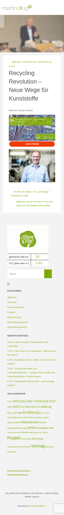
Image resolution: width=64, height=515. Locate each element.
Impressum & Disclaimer (18, 470)
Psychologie (26, 439)
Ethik (41, 413)
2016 (23, 401)
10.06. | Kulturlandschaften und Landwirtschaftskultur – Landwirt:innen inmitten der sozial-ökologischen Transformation (31, 372)
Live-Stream (32, 144)
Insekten (45, 417)
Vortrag (38, 445)
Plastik (24, 432)
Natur (51, 428)
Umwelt (26, 446)
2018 (38, 401)
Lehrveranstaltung (15, 307)
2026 (38, 407)
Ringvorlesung (29, 62)
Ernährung (31, 412)
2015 (16, 401)
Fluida (31, 506)
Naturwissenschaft (14, 432)
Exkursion (12, 302)
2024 (28, 406)
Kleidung (11, 423)
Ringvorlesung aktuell (17, 322)
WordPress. (41, 506)
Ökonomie (49, 447)
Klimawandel (29, 422)
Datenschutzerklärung (17, 474)
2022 (16, 406)
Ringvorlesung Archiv (17, 327)
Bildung (46, 406)
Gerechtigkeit (12, 417)
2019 (45, 401)
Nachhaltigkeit (41, 428)
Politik (45, 432)
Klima (18, 422)
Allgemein (16, 62)
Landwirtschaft (14, 428)
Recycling (37, 438)
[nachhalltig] (16, 7)
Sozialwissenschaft (15, 447)
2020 (52, 401)
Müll (31, 427)
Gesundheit (23, 417)
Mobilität (24, 428)
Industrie (38, 417)
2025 (33, 407)
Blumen (10, 413)
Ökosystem (11, 452)
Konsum (42, 422)
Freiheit (46, 413)
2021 (9, 407)
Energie (18, 412)
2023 (22, 407)
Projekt (14, 438)
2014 (9, 401)
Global (31, 417)
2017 (30, 401)
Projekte (11, 312)
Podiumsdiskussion (35, 432)
